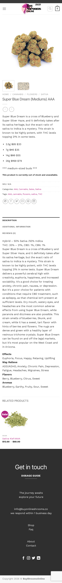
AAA (16, 189)
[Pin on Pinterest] (28, 201)
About (31, 541)
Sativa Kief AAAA (11, 438)
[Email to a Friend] (22, 201)
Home (5, 94)
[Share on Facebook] (11, 201)
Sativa (44, 94)
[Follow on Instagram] (28, 558)
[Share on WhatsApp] (5, 201)
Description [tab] (9, 220)
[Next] (54, 49)
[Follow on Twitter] (33, 558)
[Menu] (4, 9)
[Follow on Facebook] (23, 558)
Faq (31, 529)
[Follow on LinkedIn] (38, 558)
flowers (26, 194)
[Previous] (7, 49)
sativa (34, 194)
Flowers (32, 94)
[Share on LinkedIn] (34, 201)
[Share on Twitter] (16, 201)
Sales (31, 189)
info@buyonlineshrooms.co (31, 509)
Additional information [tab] (16, 226)
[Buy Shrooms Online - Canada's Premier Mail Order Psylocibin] (31, 8)
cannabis (17, 194)
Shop (31, 525)
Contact (31, 545)
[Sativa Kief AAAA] (15, 419)
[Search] (50, 8)
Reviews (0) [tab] (9, 233)
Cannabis (17, 94)
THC (40, 194)
